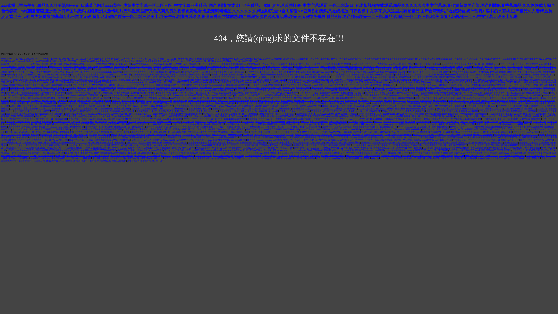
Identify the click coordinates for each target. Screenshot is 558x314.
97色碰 (301, 127)
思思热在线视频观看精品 (167, 85)
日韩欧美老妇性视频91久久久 (125, 116)
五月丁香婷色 (536, 87)
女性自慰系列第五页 (83, 82)
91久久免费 (62, 101)
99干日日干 (122, 122)
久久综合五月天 (262, 122)
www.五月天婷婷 (433, 114)
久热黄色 (431, 108)
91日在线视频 (165, 148)
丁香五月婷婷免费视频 (16, 98)
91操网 (506, 95)
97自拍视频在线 (230, 85)
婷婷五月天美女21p (155, 72)
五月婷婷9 (393, 145)
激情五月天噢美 (138, 127)
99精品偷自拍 (107, 93)
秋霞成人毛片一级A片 (414, 116)
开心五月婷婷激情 (354, 156)
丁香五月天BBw (48, 153)
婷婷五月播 (239, 156)
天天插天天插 (395, 64)
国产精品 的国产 (128, 101)
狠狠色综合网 (218, 108)
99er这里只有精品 (170, 67)
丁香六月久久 (483, 72)
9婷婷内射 (70, 93)
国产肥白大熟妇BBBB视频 (87, 77)
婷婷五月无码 (231, 87)
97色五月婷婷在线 (355, 80)
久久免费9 (117, 72)
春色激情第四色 (460, 145)
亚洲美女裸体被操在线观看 (391, 116)
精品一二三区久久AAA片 (405, 111)
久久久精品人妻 (266, 119)
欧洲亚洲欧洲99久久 (428, 137)
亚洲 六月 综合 (350, 137)
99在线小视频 (158, 137)
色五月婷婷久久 (160, 114)
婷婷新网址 (325, 148)
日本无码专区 (501, 145)
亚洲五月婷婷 (370, 64)
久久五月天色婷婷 (493, 127)
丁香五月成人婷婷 (514, 114)
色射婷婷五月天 (89, 161)
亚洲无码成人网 (143, 90)
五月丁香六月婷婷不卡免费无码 (440, 67)
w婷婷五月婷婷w (323, 129)
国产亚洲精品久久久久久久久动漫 (269, 135)
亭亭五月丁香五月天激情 (441, 145)
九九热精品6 (253, 64)
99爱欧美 (549, 140)
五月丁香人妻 (515, 77)
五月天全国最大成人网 (217, 67)
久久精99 (178, 145)
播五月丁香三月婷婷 (31, 69)
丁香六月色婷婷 (195, 116)
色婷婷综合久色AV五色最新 (115, 95)
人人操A (294, 132)
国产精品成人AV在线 (168, 77)
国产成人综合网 (323, 158)
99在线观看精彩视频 (107, 87)
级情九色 (488, 67)
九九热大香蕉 (491, 93)
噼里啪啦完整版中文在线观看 (273, 74)
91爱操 (405, 67)
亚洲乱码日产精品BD (487, 82)
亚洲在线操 (531, 111)
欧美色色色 (223, 101)
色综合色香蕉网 (468, 124)
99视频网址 (248, 98)
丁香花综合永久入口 (535, 156)
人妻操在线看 (70, 87)
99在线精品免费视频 (268, 145)
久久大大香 (422, 127)
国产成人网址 (387, 90)
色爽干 (230, 95)
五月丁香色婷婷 (356, 140)
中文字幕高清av (460, 140)
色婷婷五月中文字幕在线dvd (308, 69)
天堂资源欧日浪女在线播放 (306, 148)
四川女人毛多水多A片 (56, 148)
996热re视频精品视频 (99, 124)
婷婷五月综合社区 (484, 124)
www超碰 (93, 135)
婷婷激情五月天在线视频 (465, 158)
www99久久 (6, 80)
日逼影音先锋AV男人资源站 (439, 87)
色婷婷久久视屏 (311, 93)
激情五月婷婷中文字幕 (459, 150)
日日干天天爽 (447, 64)
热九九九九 (37, 140)
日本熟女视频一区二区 (503, 85)
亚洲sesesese (240, 72)
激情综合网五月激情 (531, 90)
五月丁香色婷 (31, 106)
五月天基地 (512, 82)
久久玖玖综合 (276, 82)
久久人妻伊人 (238, 93)
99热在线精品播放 (447, 77)
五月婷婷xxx (163, 98)
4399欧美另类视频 (313, 127)
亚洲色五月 (255, 150)
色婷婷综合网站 (413, 82)
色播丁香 (305, 156)
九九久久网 (65, 74)
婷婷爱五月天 (273, 124)
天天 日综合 (120, 142)
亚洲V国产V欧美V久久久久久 (27, 111)
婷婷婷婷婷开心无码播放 (207, 69)
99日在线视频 (443, 74)
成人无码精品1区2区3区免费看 (41, 98)
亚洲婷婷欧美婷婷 (244, 103)
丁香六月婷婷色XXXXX (210, 145)
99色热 (486, 132)
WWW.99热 (292, 74)
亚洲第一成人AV (241, 127)
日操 (301, 93)
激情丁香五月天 (184, 82)
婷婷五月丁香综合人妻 (127, 87)
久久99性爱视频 (478, 150)
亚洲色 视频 (294, 156)
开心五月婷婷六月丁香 (387, 127)
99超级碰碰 (467, 135)
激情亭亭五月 (203, 98)
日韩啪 (361, 114)
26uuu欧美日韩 (38, 161)
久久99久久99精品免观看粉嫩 (71, 127)
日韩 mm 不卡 (206, 87)
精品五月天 (6, 129)
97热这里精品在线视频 (331, 132)
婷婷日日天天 (12, 114)
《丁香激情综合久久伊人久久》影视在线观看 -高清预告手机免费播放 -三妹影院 (43, 150)
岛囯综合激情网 (236, 74)
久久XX (417, 140)
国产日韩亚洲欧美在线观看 (333, 156)
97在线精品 (157, 64)
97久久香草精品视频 (64, 82)
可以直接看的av (23, 161)
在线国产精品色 (287, 124)
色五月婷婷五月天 (173, 72)
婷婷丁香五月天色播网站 (140, 67)
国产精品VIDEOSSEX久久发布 (515, 129)
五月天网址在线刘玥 (39, 119)
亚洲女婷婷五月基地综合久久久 (26, 82)
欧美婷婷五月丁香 (123, 64)
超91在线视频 (176, 119)
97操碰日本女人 (240, 111)
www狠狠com (135, 95)
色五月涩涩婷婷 (352, 158)
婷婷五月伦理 (446, 140)
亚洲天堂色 (168, 64)
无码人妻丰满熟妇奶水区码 (448, 108)
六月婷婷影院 (31, 77)
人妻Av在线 (412, 137)
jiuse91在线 (305, 95)
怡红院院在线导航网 (193, 95)
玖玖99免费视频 (415, 148)
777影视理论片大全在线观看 (96, 132)
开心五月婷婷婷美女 (25, 64)
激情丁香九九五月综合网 (383, 142)
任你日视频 (390, 137)
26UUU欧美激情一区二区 (404, 69)
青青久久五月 (42, 67)
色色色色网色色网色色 (216, 150)
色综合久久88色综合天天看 (128, 119)
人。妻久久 (440, 124)
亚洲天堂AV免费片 (320, 98)
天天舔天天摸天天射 (379, 95)
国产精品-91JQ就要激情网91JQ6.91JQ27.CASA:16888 (437, 135)
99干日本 (160, 161)
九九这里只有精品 (538, 129)
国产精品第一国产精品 (138, 106)
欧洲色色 (65, 69)
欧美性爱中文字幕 (211, 114)
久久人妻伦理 (31, 124)
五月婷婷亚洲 (351, 69)
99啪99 (41, 77)
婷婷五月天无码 (433, 111)
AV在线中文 (266, 150)
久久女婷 (116, 101)
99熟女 (527, 124)
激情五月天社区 (148, 161)
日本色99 (242, 114)
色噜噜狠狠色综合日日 (314, 137)
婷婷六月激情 (253, 87)
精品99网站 (231, 108)
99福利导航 (73, 137)
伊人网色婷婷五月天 (90, 150)
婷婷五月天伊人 (156, 82)
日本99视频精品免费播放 (529, 82)
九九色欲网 (93, 67)
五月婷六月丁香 (106, 90)
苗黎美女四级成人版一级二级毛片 (164, 129)
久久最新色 (123, 137)
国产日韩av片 (146, 158)
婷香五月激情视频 (60, 124)
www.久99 (441, 90)
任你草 (437, 64)
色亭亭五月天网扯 (287, 111)
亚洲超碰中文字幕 (100, 158)
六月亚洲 (132, 122)
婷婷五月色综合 (36, 137)
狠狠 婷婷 (213, 127)
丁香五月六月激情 (43, 72)
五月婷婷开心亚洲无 (352, 77)
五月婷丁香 (336, 77)
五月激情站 (278, 150)
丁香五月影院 (287, 67)
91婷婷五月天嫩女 (194, 111)
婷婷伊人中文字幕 (373, 114)
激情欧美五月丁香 (122, 127)
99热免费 (80, 93)
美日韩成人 (317, 82)
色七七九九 (21, 153)
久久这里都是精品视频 (393, 122)
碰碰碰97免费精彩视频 (218, 132)
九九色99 (112, 122)
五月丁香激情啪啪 (144, 145)
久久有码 (528, 122)
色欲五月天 (184, 67)
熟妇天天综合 (317, 87)
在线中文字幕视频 (363, 153)
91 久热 (21, 67)
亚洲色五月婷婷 (151, 148)
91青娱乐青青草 (262, 106)
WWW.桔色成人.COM (379, 82)
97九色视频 (368, 87)
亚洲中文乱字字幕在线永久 (225, 140)
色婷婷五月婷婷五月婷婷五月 (196, 119)
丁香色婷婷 (61, 98)
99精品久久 (387, 111)
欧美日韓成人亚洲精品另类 (306, 67)
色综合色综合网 (52, 77)
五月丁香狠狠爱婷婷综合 (222, 72)
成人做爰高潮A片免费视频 (511, 122)
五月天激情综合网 (301, 142)
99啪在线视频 (332, 116)
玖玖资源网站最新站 (503, 124)
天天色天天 (520, 85)
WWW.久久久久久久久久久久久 (98, 72)
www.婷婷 (90, 64)
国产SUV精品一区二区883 (122, 114)
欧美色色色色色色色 (408, 124)
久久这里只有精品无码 (529, 80)
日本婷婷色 (259, 103)
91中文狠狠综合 (259, 124)
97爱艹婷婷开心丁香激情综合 (487, 129)
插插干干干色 (264, 148)
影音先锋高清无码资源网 (104, 119)
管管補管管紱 (546, 80)
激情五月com (189, 69)
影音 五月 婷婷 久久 (109, 74)
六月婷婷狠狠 (283, 132)
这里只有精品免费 (373, 85)
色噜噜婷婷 (115, 111)
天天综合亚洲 (430, 74)
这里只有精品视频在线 (239, 101)
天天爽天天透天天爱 (197, 142)
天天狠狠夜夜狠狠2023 (187, 90)
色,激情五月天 (270, 132)
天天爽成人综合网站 (341, 74)
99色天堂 (508, 158)
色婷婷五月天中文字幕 (62, 108)
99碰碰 (389, 93)
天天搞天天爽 (362, 111)
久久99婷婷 (47, 122)
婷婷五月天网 (22, 119)
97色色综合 (151, 93)
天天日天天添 (248, 122)
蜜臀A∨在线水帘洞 (339, 140)
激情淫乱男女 (540, 103)
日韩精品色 (379, 87)
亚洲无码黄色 (351, 101)
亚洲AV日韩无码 (135, 148)
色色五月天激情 (303, 87)
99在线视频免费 (99, 85)
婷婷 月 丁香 (263, 82)
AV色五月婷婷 (532, 132)
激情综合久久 (261, 90)
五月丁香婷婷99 (347, 153)
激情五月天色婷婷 (46, 156)
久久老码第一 (74, 119)
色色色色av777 (288, 87)
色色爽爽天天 (327, 108)
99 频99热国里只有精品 (304, 158)
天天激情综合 (428, 140)
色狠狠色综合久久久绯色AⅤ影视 (403, 95)
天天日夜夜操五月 (108, 150)
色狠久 (246, 150)
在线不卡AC (463, 85)
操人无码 (222, 122)
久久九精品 (116, 98)
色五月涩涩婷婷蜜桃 (80, 129)
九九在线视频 (483, 158)
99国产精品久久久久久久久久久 (94, 111)
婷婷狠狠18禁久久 (328, 119)
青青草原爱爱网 (31, 108)
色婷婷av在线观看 (163, 95)
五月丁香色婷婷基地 (339, 98)
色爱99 (535, 69)
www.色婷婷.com (319, 85)
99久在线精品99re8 (525, 103)
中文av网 (219, 137)
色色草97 (85, 124)
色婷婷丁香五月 (187, 129)
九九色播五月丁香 (476, 64)
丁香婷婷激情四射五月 (223, 156)
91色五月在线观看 (382, 132)
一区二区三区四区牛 (474, 156)
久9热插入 (402, 72)
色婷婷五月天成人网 (178, 116)
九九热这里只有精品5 (24, 72)
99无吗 (365, 95)
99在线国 (468, 67)
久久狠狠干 (290, 114)
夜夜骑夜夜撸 (225, 93)
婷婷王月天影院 (119, 161)
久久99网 (226, 64)
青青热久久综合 (119, 148)
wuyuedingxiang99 (264, 140)
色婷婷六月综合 (531, 67)
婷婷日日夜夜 (391, 72)
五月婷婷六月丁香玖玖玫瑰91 (37, 74)
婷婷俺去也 (401, 137)
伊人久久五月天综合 (528, 142)
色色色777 (114, 124)
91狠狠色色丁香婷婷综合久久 (300, 80)
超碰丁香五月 (133, 161)
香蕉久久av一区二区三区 (275, 80)
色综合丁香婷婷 (299, 106)
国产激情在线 (153, 69)
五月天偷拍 (471, 106)
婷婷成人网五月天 (415, 150)
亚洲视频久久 (80, 114)
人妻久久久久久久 (529, 135)
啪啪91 (542, 135)
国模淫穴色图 (375, 111)
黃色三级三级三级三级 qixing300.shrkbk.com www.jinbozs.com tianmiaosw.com (363, 124)
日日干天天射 (460, 103)
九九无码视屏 (45, 129)
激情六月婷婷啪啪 (172, 158)
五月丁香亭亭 (318, 116)
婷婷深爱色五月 (178, 87)
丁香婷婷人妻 (413, 101)
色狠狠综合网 (447, 153)
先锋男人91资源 (431, 80)
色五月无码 (475, 101)
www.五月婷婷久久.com (191, 114)
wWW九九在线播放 (407, 127)
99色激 (114, 135)
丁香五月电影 (49, 140)
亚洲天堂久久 (170, 82)
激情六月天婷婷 (108, 103)
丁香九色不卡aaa (345, 119)
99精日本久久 (200, 132)
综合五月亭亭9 (491, 156)
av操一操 (375, 158)
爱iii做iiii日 (410, 122)
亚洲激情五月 (248, 106)
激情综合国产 (287, 101)
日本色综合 (224, 69)
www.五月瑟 (218, 87)
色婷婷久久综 (225, 111)
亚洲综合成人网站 (122, 108)
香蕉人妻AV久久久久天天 (175, 127)
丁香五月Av (539, 140)
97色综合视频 (404, 129)
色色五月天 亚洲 (303, 72)
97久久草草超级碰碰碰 (395, 150)
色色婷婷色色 (519, 132)
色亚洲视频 (127, 98)
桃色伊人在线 (48, 82)
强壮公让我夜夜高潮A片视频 (100, 142)
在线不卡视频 (532, 85)
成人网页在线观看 (154, 127)
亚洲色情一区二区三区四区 (436, 150)
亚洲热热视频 (43, 80)
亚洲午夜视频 (151, 98)
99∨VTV (442, 137)
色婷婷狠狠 (178, 95)
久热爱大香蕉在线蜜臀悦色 (135, 129)
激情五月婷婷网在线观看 (403, 98)
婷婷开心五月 (453, 122)
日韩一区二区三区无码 (483, 135)
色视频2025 (344, 116)
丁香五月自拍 (519, 158)
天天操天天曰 (356, 87)
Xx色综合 (156, 116)
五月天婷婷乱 (16, 108)
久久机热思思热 (234, 150)
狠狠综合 (419, 74)
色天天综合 (348, 103)
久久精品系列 (508, 127)
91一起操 (432, 127)
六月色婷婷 (304, 74)
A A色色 (459, 67)
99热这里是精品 (203, 148)
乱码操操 (478, 132)
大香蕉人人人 (164, 108)
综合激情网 (171, 80)
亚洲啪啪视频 (157, 90)
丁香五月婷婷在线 (26, 95)
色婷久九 (464, 122)
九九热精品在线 (476, 122)
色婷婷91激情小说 (366, 69)
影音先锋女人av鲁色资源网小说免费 (303, 119)
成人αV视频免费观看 (513, 108)
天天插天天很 (222, 80)
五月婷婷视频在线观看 (518, 87)
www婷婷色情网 (22, 122)
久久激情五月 (356, 67)
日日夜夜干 (491, 150)
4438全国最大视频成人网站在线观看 (110, 153)
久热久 (352, 111)
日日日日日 (217, 85)
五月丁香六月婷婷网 (509, 80)
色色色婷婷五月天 (187, 77)
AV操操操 (287, 90)
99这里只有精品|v (9, 95)
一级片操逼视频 (260, 142)
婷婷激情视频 (358, 74)
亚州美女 (502, 82)
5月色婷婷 (501, 106)
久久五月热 (236, 153)
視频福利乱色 (282, 64)
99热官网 (277, 140)
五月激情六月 (93, 74)
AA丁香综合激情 (219, 148)
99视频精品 (408, 140)
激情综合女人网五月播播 (426, 98)
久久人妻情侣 (459, 87)
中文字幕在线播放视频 (324, 114)
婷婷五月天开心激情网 (285, 72)
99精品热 (60, 153)
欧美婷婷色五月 (30, 142)
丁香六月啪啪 (471, 82)
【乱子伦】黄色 (236, 80)
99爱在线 (522, 101)
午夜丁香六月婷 (398, 132)
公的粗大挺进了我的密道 (81, 69)
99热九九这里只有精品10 (431, 132)
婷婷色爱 (83, 137)
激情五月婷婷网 (176, 153)
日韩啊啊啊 (542, 111)
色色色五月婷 (292, 95)
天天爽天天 (549, 127)
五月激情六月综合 (394, 87)
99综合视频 (438, 95)
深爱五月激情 (343, 67)
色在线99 (80, 148)
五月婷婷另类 (58, 95)
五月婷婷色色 (252, 72)
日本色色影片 (218, 124)
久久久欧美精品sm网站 (299, 64)
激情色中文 (323, 124)
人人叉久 (290, 135)
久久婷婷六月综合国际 (40, 158)
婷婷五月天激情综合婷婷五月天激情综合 (313, 135)
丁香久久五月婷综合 (20, 158)
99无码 (231, 158)
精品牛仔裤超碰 (226, 127)
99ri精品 (305, 122)
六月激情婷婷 (409, 87)
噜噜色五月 (200, 122)
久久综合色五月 (493, 140)
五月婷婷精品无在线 (513, 148)
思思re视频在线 (195, 108)
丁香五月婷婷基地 (203, 156)
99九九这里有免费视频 (269, 101)
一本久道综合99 (335, 103)
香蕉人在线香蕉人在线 (74, 64)
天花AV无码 (547, 116)
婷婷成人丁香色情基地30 (380, 98)
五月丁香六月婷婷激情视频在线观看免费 (446, 106)
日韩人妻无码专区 (369, 116)
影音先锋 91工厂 (482, 142)
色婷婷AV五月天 (156, 150)
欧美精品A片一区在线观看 (247, 158)
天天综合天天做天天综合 (477, 98)
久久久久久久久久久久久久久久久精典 (130, 82)
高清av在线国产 (17, 106)
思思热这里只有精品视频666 (183, 98)
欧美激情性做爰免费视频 (404, 93)
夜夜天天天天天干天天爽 (134, 72)
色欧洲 (13, 101)
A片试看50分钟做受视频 (349, 142)
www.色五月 (73, 145)
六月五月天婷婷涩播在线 (56, 137)
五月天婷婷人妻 (317, 142)
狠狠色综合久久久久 (108, 80)
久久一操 (69, 114)
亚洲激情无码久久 (383, 69)
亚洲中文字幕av (511, 142)
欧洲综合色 (122, 103)
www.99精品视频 (548, 148)
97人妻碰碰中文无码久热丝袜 (528, 72)
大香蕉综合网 (446, 103)
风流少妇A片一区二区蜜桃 (75, 67)
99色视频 (188, 124)
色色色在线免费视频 (374, 74)
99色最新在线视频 (118, 158)
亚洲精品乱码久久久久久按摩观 (202, 101)
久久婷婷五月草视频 (61, 129)
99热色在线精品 (372, 106)
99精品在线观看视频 (331, 106)
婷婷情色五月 (189, 135)
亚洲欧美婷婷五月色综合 (333, 69)
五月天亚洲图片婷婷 (44, 114)
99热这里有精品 (304, 82)
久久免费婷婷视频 (397, 158)
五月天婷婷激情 (359, 145)
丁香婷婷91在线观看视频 (481, 85)
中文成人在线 (87, 153)
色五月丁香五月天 (453, 95)
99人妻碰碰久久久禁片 (283, 158)
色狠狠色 (26, 135)
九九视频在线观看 (179, 108)
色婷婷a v (280, 114)
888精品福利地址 (524, 74)
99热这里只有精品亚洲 (61, 111)
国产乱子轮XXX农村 (443, 158)
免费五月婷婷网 (533, 93)
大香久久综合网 (438, 122)
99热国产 (388, 101)
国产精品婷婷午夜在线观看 (53, 93)
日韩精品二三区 (312, 108)
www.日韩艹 (372, 145)
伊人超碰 (447, 132)
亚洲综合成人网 (191, 153)
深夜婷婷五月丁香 (433, 116)
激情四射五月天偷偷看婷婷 (140, 153)
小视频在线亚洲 (186, 85)
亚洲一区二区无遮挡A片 (32, 103)
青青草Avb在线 (304, 85)
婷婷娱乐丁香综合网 (543, 145)
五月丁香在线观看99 (58, 119)
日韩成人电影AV (508, 74)
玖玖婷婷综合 (486, 77)
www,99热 (206, 72)
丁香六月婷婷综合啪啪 (239, 132)
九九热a (33, 156)
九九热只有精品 (106, 67)
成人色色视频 (266, 158)
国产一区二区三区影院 (120, 132)
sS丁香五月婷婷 (508, 103)
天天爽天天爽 (357, 64)
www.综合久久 (545, 64)
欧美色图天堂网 (72, 153)
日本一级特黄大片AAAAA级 (58, 85)
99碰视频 (298, 98)
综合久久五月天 (17, 87)
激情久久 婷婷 (399, 101)
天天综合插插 (481, 114)
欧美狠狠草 (252, 119)
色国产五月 (378, 153)
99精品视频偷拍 (217, 98)
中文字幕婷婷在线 (273, 98)
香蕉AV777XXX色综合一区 (360, 148)
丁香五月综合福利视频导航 (336, 87)
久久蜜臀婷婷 (14, 127)
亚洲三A (544, 150)
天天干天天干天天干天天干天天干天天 (137, 85)
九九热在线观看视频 (319, 122)
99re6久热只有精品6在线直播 (507, 135)
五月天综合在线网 (405, 85)
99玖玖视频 (416, 129)
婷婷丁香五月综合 (191, 145)
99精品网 (378, 122)
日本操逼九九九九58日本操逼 (131, 135)
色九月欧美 (337, 129)
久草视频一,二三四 (334, 137)
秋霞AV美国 (171, 137)
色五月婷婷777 (425, 95)
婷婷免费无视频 (477, 127)
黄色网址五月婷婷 (175, 93)
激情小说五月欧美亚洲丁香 (231, 82)
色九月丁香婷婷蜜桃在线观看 (424, 77)
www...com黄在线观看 (440, 72)
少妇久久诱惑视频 (328, 67)
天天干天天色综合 (381, 148)
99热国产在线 (101, 122)
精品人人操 (339, 72)
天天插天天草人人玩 (230, 77)
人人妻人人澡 (53, 116)
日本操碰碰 (421, 87)
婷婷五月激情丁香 (212, 77)
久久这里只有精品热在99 (334, 82)
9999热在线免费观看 (105, 64)
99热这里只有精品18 (104, 108)
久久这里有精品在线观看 (183, 156)
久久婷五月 (245, 124)
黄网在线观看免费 (186, 80)
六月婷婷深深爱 (506, 116)
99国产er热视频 (366, 122)
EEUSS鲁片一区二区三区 (195, 93)
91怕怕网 (384, 158)
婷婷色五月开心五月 (510, 140)
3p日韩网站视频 (160, 153)
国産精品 (307, 98)
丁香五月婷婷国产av (451, 129)
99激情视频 (243, 85)
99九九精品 (81, 142)
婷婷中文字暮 (251, 82)
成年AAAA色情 (21, 137)
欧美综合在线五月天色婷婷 (282, 116)
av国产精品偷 (221, 158)
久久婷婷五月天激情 (451, 111)
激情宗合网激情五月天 (60, 80)
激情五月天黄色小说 (494, 108)
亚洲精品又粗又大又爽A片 (461, 93)
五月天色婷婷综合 (61, 122)
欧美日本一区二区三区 (304, 101)
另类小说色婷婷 (174, 135)
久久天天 (254, 101)
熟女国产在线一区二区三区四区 (121, 145)
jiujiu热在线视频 (466, 114)
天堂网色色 (474, 137)
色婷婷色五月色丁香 (324, 80)
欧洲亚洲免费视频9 (424, 64)
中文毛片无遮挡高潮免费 (12, 77)
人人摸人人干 (148, 95)
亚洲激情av (325, 93)
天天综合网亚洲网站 (196, 150)
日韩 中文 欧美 (44, 124)
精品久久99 (353, 122)
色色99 (108, 101)
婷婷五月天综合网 (455, 137)
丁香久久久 (425, 72)
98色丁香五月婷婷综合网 (322, 64)
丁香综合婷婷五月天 (284, 77)
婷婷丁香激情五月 (43, 95)
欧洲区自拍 (276, 69)
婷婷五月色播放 (463, 148)
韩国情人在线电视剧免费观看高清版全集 (383, 140)
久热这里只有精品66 (371, 90)
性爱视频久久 (324, 77)
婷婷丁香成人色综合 (87, 116)
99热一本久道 (497, 142)
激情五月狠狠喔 (450, 142)
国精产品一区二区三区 (421, 156)
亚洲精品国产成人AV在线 (97, 156)
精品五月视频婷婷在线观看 (502, 72)
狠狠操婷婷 (29, 116)
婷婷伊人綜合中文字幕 (128, 80)
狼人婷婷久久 (140, 156)
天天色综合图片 (13, 93)
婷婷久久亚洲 (174, 114)
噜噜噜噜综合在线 (40, 90)
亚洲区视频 (352, 108)
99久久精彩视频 (314, 106)
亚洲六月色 (158, 158)
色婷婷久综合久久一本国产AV (494, 101)
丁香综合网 (234, 67)
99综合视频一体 (453, 124)
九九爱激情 (519, 116)
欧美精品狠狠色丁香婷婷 (198, 103)
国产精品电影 (345, 145)
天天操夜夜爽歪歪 (488, 137)
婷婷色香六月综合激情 (364, 119)
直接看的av (213, 82)
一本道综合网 (268, 108)
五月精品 (207, 129)
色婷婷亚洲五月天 (303, 116)
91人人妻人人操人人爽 (271, 87)
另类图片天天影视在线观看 (463, 72)
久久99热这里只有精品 (309, 132)
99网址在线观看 (493, 103)
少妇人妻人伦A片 (233, 106)
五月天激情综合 (491, 153)
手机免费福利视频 (353, 72)
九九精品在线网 (542, 77)
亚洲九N (77, 161)
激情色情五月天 (238, 129)
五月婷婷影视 (297, 137)
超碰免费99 (544, 142)
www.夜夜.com (159, 145)
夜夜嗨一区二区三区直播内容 (511, 93)
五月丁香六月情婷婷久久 (171, 69)
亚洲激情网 (196, 137)
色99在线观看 (288, 69)
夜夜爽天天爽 (461, 64)
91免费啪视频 (536, 95)
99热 (466, 137)
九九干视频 (92, 87)
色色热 (431, 124)
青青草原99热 (88, 122)
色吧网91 (55, 74)
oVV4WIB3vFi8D (251, 74)
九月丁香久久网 (317, 90)
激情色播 (71, 148)
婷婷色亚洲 (157, 142)
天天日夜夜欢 (285, 142)
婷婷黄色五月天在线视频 (164, 140)
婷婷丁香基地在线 (202, 85)
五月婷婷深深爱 (163, 87)
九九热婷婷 (536, 119)
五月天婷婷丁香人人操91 (353, 106)
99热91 (526, 148)
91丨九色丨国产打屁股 (124, 90)
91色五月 (545, 93)
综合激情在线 (338, 95)
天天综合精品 (528, 77)
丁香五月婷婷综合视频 (249, 137)
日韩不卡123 (131, 142)
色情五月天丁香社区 (81, 85)
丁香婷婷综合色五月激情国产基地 (494, 111)
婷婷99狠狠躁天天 (304, 114)
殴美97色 (154, 111)
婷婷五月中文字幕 (485, 145)
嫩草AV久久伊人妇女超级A (467, 116)
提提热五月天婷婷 (219, 74)
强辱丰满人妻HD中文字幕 (183, 148)
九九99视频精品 (16, 85)
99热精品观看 (338, 158)
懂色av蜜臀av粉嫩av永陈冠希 (165, 74)
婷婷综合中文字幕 (339, 148)
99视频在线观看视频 (385, 108)
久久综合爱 (376, 103)
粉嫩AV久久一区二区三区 (24, 80)
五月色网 (472, 145)
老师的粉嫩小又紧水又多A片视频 (414, 145)
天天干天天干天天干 (464, 80)
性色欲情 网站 (273, 67)
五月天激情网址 (26, 114)
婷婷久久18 (524, 95)
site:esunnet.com (84, 101)
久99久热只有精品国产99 (121, 156)
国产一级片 (389, 74)
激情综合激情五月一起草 (467, 77)
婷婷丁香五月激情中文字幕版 (253, 67)
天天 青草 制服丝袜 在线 (282, 148)
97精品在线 (525, 119)
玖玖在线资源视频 (366, 108)
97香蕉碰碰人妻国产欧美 (358, 82)
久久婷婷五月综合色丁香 (56, 145)
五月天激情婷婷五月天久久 (161, 106)
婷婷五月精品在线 (254, 129)
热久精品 (81, 87)
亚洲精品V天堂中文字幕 (259, 69)
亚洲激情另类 (389, 114)
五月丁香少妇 (483, 106)
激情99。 (432, 90)
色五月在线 (496, 95)
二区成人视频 (62, 140)
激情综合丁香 (391, 129)
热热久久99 (366, 142)
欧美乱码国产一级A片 (375, 93)
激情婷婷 (135, 108)
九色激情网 (379, 150)
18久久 (155, 77)
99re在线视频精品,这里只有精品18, (211, 135)
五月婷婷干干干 (278, 122)
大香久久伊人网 (420, 106)
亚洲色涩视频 (496, 158)
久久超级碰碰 (142, 111)
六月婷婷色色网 (346, 150)
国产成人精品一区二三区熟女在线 (67, 72)
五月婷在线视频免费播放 (140, 137)
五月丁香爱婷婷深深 (202, 140)
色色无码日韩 (99, 145)
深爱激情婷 (512, 98)
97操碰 (536, 74)
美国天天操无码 (50, 87)
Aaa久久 (199, 77)
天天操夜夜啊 (10, 124)
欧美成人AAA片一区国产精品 (172, 111)
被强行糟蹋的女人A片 (517, 106)
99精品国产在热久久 (338, 122)
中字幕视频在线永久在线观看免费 (58, 132)
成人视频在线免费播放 (67, 103)
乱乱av (149, 101)
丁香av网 (397, 67)
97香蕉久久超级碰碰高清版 (63, 142)
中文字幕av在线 (267, 72)
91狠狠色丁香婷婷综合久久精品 (389, 119)
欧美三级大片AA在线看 (373, 72)
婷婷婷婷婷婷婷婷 (476, 140)
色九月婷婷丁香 (180, 101)
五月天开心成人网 (300, 90)
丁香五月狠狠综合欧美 (443, 156)
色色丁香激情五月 (391, 77)
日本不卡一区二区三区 (141, 140)
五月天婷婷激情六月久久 (501, 132)
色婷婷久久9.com (500, 77)
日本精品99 (166, 156)
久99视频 (527, 69)
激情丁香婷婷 (529, 114)
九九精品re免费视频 (217, 142)
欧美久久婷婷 (526, 140)
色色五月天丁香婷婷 (103, 82)
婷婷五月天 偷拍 (189, 158)
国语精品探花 (183, 137)
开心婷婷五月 (530, 108)
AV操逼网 (256, 108)
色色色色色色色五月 (31, 93)
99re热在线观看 (285, 145)
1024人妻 (288, 150)
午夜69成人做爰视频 (459, 74)
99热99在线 (139, 98)
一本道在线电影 (440, 101)
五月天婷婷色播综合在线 (182, 132)
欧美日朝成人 (318, 72)
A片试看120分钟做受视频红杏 (217, 116)
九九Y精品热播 (104, 116)
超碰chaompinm (303, 111)
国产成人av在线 (75, 90)
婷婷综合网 (199, 106)
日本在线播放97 (231, 137)
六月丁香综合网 (128, 111)
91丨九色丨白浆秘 (515, 67)
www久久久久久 (90, 90)
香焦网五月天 (417, 80)
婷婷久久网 (420, 85)
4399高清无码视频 (372, 156)
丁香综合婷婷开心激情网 (215, 95)
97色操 (76, 111)
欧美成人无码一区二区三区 (169, 122)
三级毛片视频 (414, 103)
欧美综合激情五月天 (62, 135)
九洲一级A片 (340, 80)
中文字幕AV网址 (80, 135)
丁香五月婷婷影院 (34, 87)
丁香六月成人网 (401, 90)
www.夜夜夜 (51, 127)
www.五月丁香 (492, 69)
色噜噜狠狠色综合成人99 (471, 90)
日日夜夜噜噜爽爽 (425, 93)
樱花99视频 (405, 77)
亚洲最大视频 (390, 153)
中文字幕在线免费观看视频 (223, 103)
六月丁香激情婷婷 (149, 108)
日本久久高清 (310, 145)
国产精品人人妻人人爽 (462, 132)
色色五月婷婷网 (123, 77)
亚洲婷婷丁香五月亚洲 (34, 145)
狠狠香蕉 (161, 93)
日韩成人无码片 (49, 101)
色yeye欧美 (76, 122)
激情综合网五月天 (205, 158)
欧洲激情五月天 (8, 64)
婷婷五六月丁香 (458, 98)
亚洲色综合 (60, 156)
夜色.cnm (207, 108)
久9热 (60, 87)
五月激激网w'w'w (536, 106)
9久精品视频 (210, 106)
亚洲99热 (46, 111)
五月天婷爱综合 (121, 67)
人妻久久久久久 (234, 122)
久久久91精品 (268, 93)
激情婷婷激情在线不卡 (420, 153)
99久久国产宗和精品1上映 (478, 87)
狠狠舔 (464, 111)
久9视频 (19, 74)
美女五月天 (273, 142)
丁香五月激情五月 (178, 103)
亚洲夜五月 (413, 72)
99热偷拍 (178, 64)
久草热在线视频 (456, 82)
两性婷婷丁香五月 (444, 69)
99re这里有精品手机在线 (160, 124)
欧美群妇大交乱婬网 (191, 72)
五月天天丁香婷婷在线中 (527, 64)
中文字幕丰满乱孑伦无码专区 (65, 158)
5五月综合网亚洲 (137, 93)
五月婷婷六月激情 (266, 77)
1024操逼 (10, 122)
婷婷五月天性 (123, 150)
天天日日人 (458, 69)
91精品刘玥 (300, 124)
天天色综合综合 (423, 122)
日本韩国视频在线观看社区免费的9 (322, 150)
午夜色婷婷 (252, 114)
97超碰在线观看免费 (472, 119)
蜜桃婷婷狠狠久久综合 (34, 85)
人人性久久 (287, 98)
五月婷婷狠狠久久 (282, 137)
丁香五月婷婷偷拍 (239, 69)
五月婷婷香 (105, 98)
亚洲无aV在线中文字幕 (280, 106)
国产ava (220, 106)
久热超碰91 (312, 124)
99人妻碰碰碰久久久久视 (372, 129)
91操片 (318, 101)
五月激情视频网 (489, 119)
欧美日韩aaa (40, 116)
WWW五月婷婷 (275, 90)
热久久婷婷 (316, 111)
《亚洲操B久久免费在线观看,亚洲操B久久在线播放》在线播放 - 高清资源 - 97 (74, 106)
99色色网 (251, 140)
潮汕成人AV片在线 (489, 116)
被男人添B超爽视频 (418, 90)
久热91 (131, 103)
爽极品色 (242, 87)
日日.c (493, 106)
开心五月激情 (533, 101)
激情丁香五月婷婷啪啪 (474, 69)
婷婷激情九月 (443, 127)
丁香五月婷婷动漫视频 (353, 85)
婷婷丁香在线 (133, 158)
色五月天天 (431, 85)
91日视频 (422, 124)
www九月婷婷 (55, 67)
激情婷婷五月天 (389, 85)
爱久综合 (458, 119)
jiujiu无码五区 (125, 74)
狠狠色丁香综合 (491, 122)
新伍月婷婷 (355, 116)
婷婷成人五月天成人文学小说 (98, 148)
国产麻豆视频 (467, 129)
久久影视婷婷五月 (283, 108)
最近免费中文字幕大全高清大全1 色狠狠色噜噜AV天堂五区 (349, 127)
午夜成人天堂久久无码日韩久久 (398, 135)
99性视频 (242, 140)
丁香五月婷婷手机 (496, 114)
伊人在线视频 (448, 116)
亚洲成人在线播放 (533, 116)
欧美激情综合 (46, 135)
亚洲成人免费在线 (362, 103)
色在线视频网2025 (239, 64)
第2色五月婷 (444, 98)
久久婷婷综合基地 (440, 82)
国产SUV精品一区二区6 (333, 101)
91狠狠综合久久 (518, 111)
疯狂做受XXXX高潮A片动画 (371, 137)
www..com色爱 (476, 74)
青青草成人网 (290, 82)
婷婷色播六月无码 (272, 153)
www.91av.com (153, 156)
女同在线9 (411, 158)
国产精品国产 (240, 95)
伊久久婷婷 (535, 148)
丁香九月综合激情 (229, 114)
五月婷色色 (426, 82)
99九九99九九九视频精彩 (306, 77)
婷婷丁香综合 (44, 142)
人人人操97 (479, 93)
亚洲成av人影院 (269, 156)
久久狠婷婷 (71, 95)
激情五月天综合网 (68, 116)
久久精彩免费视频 (342, 64)
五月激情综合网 (441, 93)
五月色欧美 (542, 108)
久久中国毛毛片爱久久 (458, 101)
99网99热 (10, 74)
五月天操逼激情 (447, 80)
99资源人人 (504, 153)
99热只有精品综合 (161, 103)
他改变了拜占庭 (267, 64)
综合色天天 (405, 80)
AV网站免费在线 (199, 82)
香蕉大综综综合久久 (254, 80)
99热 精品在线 (299, 150)
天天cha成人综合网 (138, 150)
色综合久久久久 (335, 85)
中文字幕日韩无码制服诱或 (337, 90)
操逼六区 (72, 101)
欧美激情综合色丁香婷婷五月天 (476, 95)
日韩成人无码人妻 (466, 142)
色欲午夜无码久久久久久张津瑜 (468, 153)
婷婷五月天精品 (397, 82)
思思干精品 (36, 101)
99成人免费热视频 (77, 140)
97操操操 (383, 145)
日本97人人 (177, 124)
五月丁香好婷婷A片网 (11, 135)
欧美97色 (157, 67)
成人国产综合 (208, 137)
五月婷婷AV (442, 85)
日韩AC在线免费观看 (75, 156)
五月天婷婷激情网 (198, 67)
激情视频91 (59, 114)
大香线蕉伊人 (233, 142)
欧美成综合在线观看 (431, 129)
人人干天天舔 (205, 90)
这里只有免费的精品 (121, 140)
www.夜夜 (30, 67)
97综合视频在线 (104, 161)
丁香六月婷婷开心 (230, 145)
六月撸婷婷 (283, 156)
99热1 (271, 114)
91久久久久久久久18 (141, 74)
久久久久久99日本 (388, 106)
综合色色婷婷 (144, 142)
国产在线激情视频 (535, 127)
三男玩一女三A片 (372, 80)
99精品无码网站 (178, 150)
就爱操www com (211, 111)
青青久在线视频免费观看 (223, 90)
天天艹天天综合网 (253, 93)
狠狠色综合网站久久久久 (99, 114)
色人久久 (78, 132)
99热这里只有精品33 (358, 98)
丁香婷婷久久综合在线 (20, 90)
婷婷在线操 (298, 145)
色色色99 (141, 101)
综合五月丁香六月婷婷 (210, 64)
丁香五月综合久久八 (244, 90)
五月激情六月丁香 (184, 140)
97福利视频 (264, 116)
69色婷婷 (71, 98)
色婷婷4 (63, 90)
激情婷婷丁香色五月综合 (342, 93)
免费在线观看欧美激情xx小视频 (532, 98)
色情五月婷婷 (453, 90)
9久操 (3, 150)
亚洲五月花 (212, 122)
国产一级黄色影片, (143, 103)
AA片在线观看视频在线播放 (335, 111)
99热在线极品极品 (249, 77)
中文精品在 (213, 93)
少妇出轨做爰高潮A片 (329, 153)
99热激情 (206, 74)
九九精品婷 (54, 90)
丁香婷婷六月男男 (353, 95)
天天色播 (329, 72)
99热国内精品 (412, 132)
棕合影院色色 (217, 119)
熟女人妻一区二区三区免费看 (106, 69)
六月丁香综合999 (107, 77)
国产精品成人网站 (233, 98)
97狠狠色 (515, 119)
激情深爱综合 (34, 153)
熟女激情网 (17, 129)
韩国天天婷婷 (426, 101)
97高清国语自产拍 (162, 132)
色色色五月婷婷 (307, 129)
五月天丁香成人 (547, 101)
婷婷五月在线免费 (291, 129)
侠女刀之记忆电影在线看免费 (84, 80)
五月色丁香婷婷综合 (162, 101)
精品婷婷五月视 (93, 93)
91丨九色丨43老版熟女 (321, 95)
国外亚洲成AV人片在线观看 (133, 69)
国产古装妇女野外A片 (363, 132)
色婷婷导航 (513, 145)
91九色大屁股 (145, 116)
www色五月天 (253, 95)
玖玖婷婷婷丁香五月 (249, 145)
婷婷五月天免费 (507, 64)
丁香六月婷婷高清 (498, 98)
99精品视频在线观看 (146, 122)
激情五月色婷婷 (546, 85)
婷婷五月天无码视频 (273, 129)
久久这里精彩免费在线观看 (273, 95)
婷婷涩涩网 (74, 124)
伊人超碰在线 (104, 135)
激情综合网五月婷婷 (459, 127)
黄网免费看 (263, 114)
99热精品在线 (23, 101)
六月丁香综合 (408, 64)
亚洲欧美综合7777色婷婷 (346, 114)
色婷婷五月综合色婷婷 (328, 145)
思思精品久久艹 (250, 148)
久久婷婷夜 (420, 114)
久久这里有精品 (31, 129)
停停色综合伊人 (547, 74)
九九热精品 (383, 64)
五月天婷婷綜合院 (499, 87)
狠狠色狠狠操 (504, 119)
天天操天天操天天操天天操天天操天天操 (299, 153)
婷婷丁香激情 (291, 127)
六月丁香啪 (520, 127)
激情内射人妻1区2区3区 (142, 132)
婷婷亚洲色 (255, 127)
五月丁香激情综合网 (183, 106)
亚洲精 (167, 150)
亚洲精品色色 (246, 142)
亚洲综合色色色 (293, 122)
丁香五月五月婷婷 (143, 114)
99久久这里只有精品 (425, 69)
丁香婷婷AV (236, 116)
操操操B (277, 85)
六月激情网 (365, 158)
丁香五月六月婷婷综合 (156, 135)
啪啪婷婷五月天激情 (113, 129)
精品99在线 (478, 67)
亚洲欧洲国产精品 (450, 114)
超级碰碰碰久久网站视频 (235, 119)
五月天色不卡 (188, 122)
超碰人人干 (459, 156)
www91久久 (259, 98)
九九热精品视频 (232, 124)
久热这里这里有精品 (404, 74)
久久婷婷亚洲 (298, 108)
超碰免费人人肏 (289, 85)
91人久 (20, 124)
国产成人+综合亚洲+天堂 (287, 93)
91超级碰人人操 (244, 108)
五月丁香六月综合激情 (198, 127)
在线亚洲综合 (539, 122)
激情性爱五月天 (492, 64)
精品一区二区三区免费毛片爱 (49, 64)
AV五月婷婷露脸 (121, 93)
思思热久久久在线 (479, 148)
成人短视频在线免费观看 (511, 69)
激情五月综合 (52, 161)
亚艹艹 (165, 116)
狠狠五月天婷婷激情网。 (190, 74)
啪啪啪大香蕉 (543, 137)
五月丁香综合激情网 (476, 103)
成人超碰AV (363, 101)
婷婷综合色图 (192, 87)
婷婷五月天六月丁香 (390, 80)
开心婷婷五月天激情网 (205, 80)
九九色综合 (326, 74)
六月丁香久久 (98, 101)
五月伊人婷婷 (86, 145)
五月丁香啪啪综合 (191, 64)
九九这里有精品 (526, 145)
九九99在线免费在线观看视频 (512, 156)
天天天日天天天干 (118, 106)
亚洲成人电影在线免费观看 (99, 140)
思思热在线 (428, 148)
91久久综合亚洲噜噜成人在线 (31, 148)
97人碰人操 (367, 77)
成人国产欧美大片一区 (83, 108)
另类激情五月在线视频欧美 (486, 80)
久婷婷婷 (436, 153)
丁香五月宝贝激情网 (430, 103)
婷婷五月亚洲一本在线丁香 (394, 103)
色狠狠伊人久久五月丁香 (441, 119)
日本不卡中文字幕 (417, 67)
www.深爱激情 (376, 101)
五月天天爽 (273, 111)
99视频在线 (82, 95)
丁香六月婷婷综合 (399, 148)
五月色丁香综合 (67, 77)
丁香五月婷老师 (95, 95)
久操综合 (453, 85)
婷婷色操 (263, 111)
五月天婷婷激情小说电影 (407, 142)
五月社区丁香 (17, 116)
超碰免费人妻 (331, 142)
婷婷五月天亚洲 (504, 150)
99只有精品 (37, 132)
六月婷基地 (473, 111)
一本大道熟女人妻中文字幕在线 (316, 140)
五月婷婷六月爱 (149, 119)
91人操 (198, 129)
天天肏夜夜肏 (97, 129)
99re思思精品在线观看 (416, 108)
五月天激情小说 (546, 69)
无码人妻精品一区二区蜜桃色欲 (134, 124)
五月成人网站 (537, 124)
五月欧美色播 (50, 103)
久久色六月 (355, 90)
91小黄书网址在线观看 (391, 156)
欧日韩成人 (315, 156)
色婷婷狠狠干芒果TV (141, 77)
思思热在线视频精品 (141, 64)
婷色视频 (514, 95)
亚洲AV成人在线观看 (373, 135)
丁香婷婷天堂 (340, 108)
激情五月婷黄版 (38, 127)
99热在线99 (315, 74)
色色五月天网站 (15, 145)
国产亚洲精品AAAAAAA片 (18, 132)
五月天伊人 (253, 111)
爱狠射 (553, 93)
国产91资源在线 (78, 74)
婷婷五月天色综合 (425, 158)
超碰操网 (513, 101)
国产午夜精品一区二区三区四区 (377, 67)
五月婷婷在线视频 (146, 87)
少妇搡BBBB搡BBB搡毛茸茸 (152, 80)
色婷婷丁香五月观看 (291, 140)
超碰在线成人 (170, 90)
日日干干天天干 (235, 135)
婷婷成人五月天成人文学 (473, 108)
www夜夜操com (235, 148)
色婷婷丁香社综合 (491, 74)
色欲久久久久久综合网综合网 (508, 90)
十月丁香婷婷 (15, 69)
